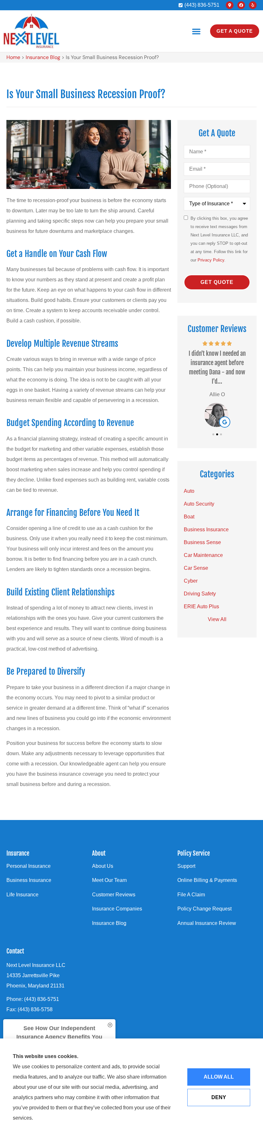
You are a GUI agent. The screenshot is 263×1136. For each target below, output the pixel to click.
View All (217, 619)
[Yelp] (253, 5)
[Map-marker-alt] (229, 5)
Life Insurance (22, 894)
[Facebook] (241, 5)
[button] (196, 31)
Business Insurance (28, 880)
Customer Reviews (113, 894)
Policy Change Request (204, 908)
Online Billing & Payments (207, 880)
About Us (102, 866)
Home (13, 57)
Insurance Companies (117, 908)
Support (186, 866)
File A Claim (191, 894)
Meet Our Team (109, 880)
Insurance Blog (43, 57)
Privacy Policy (211, 260)
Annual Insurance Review (206, 923)
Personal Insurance (28, 866)
